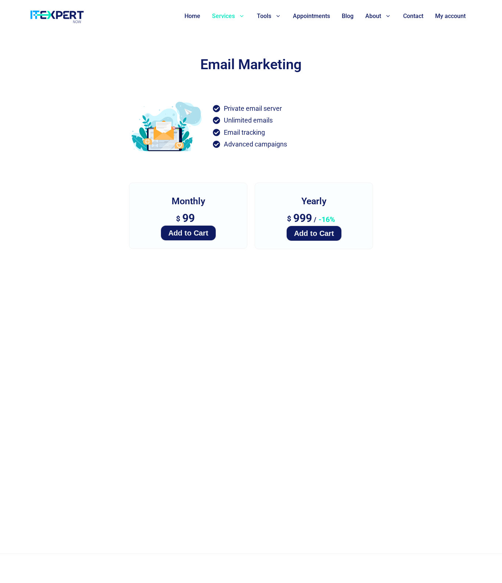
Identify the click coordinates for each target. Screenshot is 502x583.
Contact (413, 16)
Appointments (311, 16)
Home (192, 16)
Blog (348, 16)
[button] (240, 16)
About (373, 16)
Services (223, 16)
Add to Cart (188, 233)
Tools (264, 16)
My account (450, 16)
